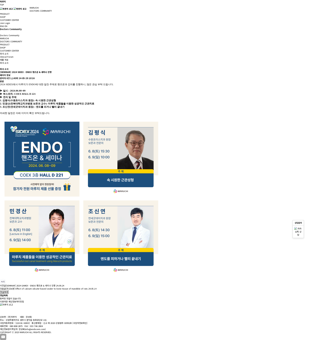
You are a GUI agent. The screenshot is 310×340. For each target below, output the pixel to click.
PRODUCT (5, 13)
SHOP (3, 16)
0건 (8, 78)
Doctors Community (9, 35)
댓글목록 (4, 292)
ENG (2, 26)
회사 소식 (4, 53)
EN (6, 26)
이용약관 (4, 301)
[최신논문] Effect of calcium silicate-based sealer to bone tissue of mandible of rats (47, 288)
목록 (3, 281)
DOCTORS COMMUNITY (41, 10)
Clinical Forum (6, 56)
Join (2, 23)
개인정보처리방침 (16, 301)
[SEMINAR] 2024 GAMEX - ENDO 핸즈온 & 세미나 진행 (30, 285)
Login (7, 23)
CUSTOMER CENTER (9, 19)
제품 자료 (4, 59)
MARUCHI (34, 7)
